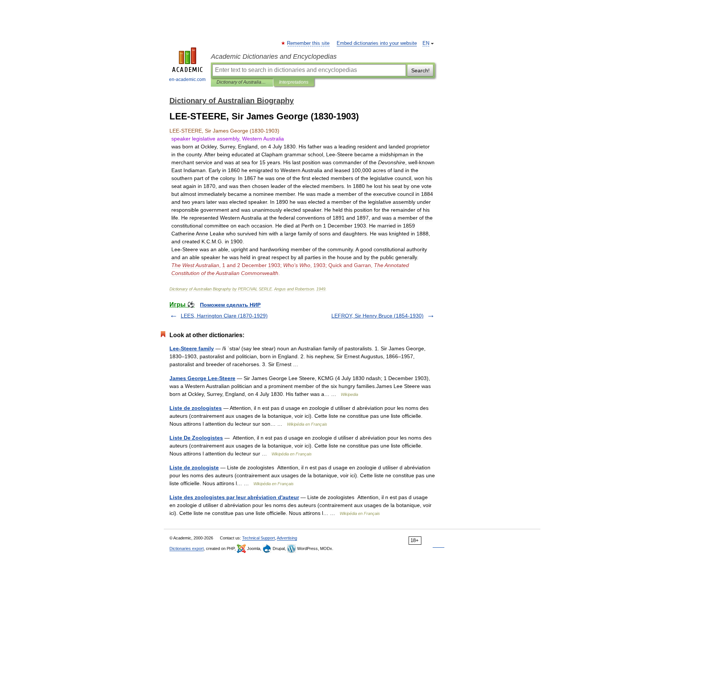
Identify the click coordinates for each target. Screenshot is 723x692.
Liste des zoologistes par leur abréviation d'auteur (234, 497)
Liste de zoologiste (194, 467)
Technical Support (258, 538)
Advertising (287, 538)
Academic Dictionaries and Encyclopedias (274, 56)
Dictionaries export (186, 548)
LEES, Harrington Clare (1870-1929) (224, 316)
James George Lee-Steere (202, 378)
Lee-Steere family (191, 348)
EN (426, 43)
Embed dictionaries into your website (377, 43)
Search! (420, 70)
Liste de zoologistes (195, 408)
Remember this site (308, 43)
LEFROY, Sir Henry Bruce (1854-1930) (377, 316)
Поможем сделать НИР (230, 305)
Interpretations (293, 82)
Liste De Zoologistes (196, 438)
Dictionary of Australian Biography (242, 82)
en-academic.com (187, 79)
